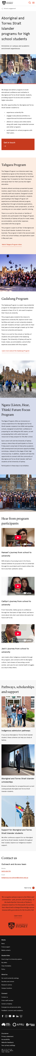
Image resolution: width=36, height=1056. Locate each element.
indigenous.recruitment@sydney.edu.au (14, 877)
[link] (8, 8)
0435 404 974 (6, 871)
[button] (30, 3)
